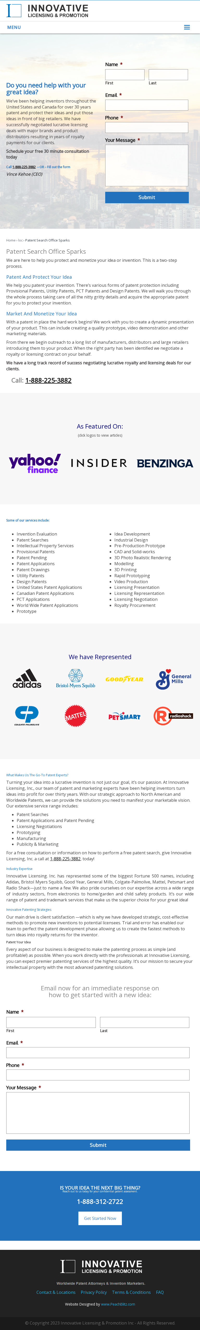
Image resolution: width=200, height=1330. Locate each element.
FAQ (160, 1292)
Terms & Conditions (131, 1292)
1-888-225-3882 (24, 167)
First (109, 83)
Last (153, 83)
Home (11, 240)
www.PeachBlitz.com (118, 1304)
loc (20, 240)
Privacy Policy (94, 1292)
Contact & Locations (56, 1292)
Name (114, 64)
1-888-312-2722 (100, 1201)
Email (113, 95)
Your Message (122, 140)
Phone (114, 117)
